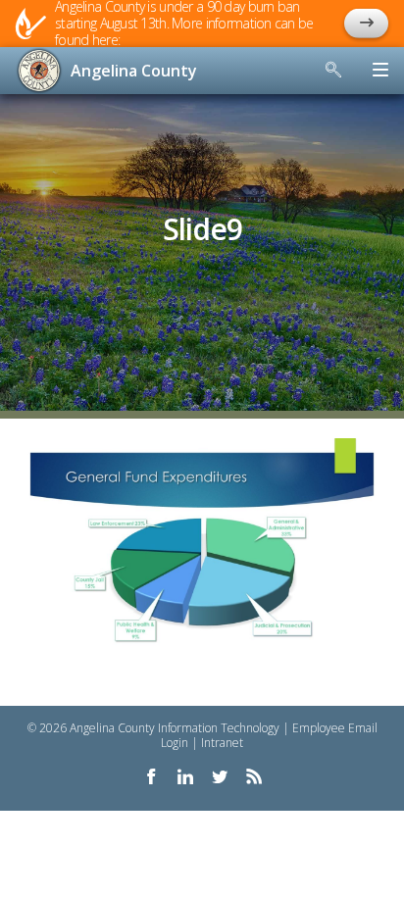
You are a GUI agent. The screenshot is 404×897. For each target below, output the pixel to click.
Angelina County (134, 70)
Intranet (222, 742)
